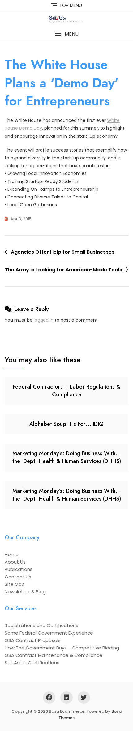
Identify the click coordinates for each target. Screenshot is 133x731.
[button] (66, 34)
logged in (44, 320)
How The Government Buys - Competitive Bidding (62, 647)
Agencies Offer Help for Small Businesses (62, 252)
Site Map (15, 584)
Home (12, 554)
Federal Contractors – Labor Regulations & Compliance (66, 391)
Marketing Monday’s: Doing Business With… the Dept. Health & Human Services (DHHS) (66, 457)
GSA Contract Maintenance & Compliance (53, 655)
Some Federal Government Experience (49, 633)
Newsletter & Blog (25, 591)
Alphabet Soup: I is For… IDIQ (66, 424)
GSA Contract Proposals (33, 640)
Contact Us (18, 576)
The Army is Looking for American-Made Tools (63, 269)
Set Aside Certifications (32, 662)
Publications (18, 569)
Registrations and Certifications (41, 625)
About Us (15, 562)
